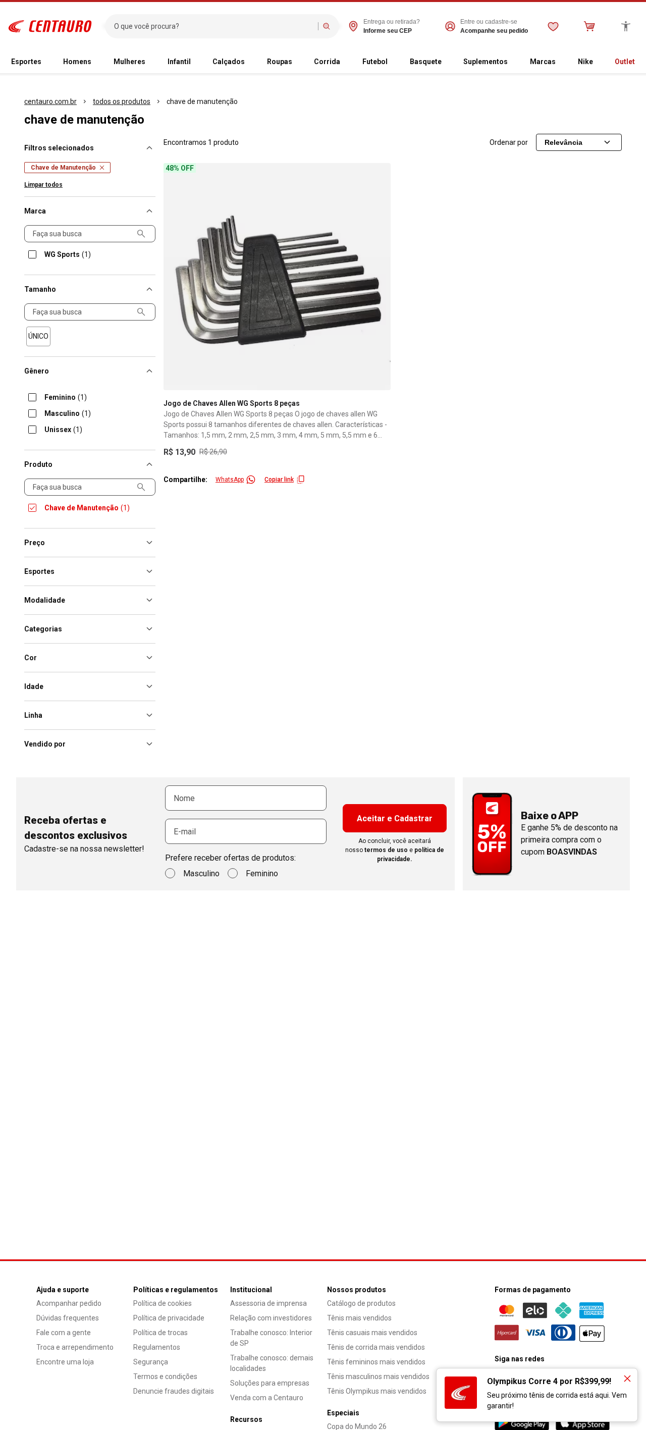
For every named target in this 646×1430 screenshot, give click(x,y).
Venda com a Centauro (266, 1398)
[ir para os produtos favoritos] (553, 26)
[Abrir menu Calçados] (249, 62)
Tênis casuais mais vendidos (372, 1333)
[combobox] (213, 26)
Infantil (179, 62)
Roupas (279, 62)
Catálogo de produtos (361, 1303)
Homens (77, 62)
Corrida (327, 62)
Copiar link (279, 479)
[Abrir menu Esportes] (45, 62)
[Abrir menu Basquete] (446, 62)
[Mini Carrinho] (589, 26)
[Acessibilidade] (626, 26)
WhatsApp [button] (230, 479)
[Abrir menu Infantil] (195, 62)
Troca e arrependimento (75, 1347)
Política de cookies (162, 1303)
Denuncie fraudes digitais (173, 1391)
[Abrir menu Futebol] (392, 62)
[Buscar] (326, 26)
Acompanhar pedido (68, 1303)
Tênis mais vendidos (359, 1318)
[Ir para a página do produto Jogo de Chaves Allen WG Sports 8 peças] (277, 276)
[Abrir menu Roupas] (296, 62)
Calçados (228, 62)
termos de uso (386, 850)
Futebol (375, 62)
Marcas (543, 62)
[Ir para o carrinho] (589, 26)
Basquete (426, 62)
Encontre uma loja (65, 1362)
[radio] (38, 336)
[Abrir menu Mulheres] (149, 62)
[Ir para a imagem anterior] (176, 277)
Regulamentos (156, 1347)
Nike (585, 62)
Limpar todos (43, 184)
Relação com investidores (271, 1318)
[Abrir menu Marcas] (560, 62)
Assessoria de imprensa (268, 1303)
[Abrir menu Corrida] (344, 62)
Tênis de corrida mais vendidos (376, 1347)
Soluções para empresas (269, 1383)
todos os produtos (121, 101)
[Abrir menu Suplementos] (512, 62)
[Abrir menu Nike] (597, 62)
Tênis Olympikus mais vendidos (376, 1391)
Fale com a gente (63, 1333)
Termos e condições (165, 1376)
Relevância (563, 142)
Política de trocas (160, 1333)
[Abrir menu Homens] (95, 62)
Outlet (625, 62)
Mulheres (129, 62)
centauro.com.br (50, 101)
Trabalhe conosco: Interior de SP (271, 1338)
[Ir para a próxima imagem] (378, 277)
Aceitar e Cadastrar (395, 818)
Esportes (26, 62)
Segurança (150, 1362)
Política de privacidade (168, 1318)
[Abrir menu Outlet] (639, 62)
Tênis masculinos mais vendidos (378, 1376)
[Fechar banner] (627, 1378)
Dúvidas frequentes (67, 1318)
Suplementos (485, 62)
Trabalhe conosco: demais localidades (271, 1363)
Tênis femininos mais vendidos (376, 1362)
